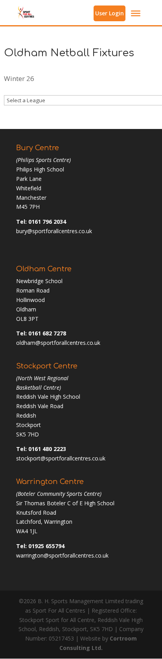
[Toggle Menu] (135, 13)
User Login (109, 13)
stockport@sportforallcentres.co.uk (60, 458)
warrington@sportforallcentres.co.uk (62, 555)
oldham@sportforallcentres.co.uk (58, 342)
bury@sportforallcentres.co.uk (54, 231)
